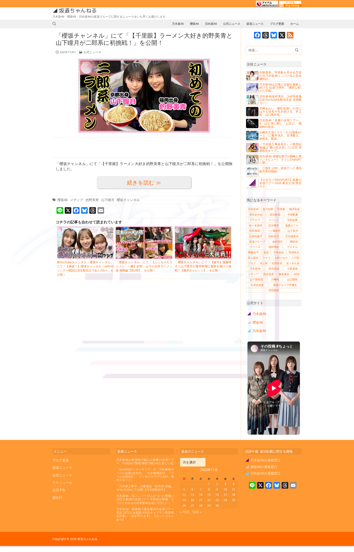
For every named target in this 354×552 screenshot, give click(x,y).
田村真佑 (274, 268)
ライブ (266, 258)
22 (209, 500)
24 (225, 500)
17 (225, 495)
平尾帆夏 (292, 214)
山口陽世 (292, 279)
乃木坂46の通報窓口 (263, 460)
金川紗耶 (268, 209)
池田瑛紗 (273, 247)
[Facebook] (257, 35)
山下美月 (292, 231)
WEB (296, 274)
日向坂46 (253, 209)
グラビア (255, 220)
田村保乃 (273, 236)
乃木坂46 (255, 268)
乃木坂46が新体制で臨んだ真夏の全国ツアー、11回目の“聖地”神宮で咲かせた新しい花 (145, 461)
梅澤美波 (294, 209)
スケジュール (62, 482)
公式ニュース (92, 52)
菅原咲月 (294, 252)
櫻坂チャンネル (128, 200)
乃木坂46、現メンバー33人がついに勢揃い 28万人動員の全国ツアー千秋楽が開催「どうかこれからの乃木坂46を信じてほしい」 (145, 499)
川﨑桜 (275, 279)
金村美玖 (277, 241)
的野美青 (92, 200)
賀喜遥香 (268, 274)
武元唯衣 (273, 225)
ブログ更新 (60, 460)
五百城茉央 (291, 236)
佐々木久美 (293, 263)
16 (217, 495)
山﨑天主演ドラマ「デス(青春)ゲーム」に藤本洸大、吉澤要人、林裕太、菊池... (280, 135)
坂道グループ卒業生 (285, 285)
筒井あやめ (256, 214)
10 (225, 489)
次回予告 (59, 490)
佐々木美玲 (255, 225)
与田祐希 (292, 220)
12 (184, 495)
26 (184, 505)
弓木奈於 (278, 252)
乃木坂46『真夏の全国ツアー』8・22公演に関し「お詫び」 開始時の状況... (280, 123)
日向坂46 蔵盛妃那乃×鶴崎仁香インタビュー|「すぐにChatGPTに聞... (280, 159)
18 (233, 495)
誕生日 (57, 497)
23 (217, 500)
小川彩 (296, 258)
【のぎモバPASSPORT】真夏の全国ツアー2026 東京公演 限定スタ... (280, 183)
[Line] (252, 485)
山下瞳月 (107, 200)
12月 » (196, 512)
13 (192, 495)
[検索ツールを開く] (54, 24)
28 (200, 505)
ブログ (252, 263)
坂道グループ (257, 241)
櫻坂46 (62, 200)
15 (209, 495)
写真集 (281, 209)
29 (209, 505)
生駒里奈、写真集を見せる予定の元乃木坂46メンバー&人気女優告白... (280, 75)
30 (217, 505)
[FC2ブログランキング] (290, 5)
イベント (273, 220)
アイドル (292, 247)
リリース (255, 247)
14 (200, 495)
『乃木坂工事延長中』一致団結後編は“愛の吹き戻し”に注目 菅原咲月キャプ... (280, 147)
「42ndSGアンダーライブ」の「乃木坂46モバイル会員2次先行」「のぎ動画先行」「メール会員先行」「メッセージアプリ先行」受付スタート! (145, 475)
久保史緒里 (257, 285)
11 (233, 489)
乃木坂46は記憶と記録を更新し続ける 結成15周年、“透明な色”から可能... (280, 87)
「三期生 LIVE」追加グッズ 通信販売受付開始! (280, 169)
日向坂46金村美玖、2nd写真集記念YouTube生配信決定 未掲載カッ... (280, 99)
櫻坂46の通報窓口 (261, 466)
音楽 (266, 252)
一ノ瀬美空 (273, 231)
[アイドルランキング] (267, 5)
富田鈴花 (275, 214)
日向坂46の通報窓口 (263, 473)
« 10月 (184, 512)
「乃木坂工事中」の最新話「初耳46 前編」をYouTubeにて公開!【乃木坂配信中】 (145, 487)
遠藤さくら (291, 225)
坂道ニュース (62, 467)
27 (192, 505)
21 (200, 500)
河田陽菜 (273, 290)
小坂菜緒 (292, 268)
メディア (76, 200)
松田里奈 (254, 231)
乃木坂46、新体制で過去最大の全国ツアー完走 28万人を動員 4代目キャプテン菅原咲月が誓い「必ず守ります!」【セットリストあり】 (145, 514)
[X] (282, 35)
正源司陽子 (255, 236)
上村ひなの (281, 258)
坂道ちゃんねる (78, 10)
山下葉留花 (256, 279)
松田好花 (277, 263)
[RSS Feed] (290, 35)
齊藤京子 (253, 252)
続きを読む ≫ (144, 182)
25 (233, 500)
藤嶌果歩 (284, 274)
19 (184, 500)
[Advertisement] (140, 148)
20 (192, 500)
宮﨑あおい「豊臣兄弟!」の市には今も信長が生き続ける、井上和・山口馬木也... (280, 111)
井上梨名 (253, 258)
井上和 (264, 263)
